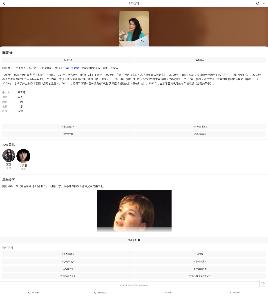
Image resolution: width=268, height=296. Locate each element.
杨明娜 (200, 254)
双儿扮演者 (68, 268)
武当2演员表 (200, 133)
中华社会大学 (71, 67)
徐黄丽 (23, 165)
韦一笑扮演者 (200, 268)
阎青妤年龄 (68, 133)
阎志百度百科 (67, 126)
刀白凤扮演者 (67, 254)
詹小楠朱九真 (67, 261)
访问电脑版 (102, 292)
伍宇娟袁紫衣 (200, 261)
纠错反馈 (236, 292)
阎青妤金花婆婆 (200, 126)
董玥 (8, 164)
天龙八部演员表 (68, 275)
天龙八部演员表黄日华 (200, 275)
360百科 (134, 3)
